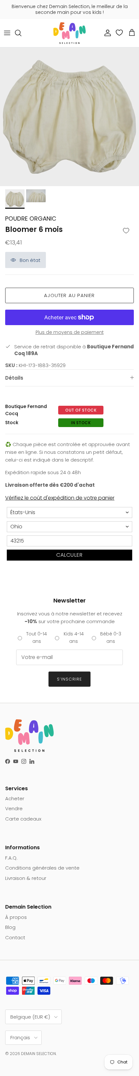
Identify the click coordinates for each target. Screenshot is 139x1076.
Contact (15, 937)
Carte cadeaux (23, 818)
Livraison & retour (25, 878)
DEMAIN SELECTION (38, 1053)
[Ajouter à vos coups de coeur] (126, 231)
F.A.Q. (11, 857)
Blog (10, 927)
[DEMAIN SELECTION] (69, 33)
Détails (14, 377)
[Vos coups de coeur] (120, 32)
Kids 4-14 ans (74, 637)
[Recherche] (21, 33)
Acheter (14, 798)
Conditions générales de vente (42, 867)
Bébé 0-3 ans (110, 637)
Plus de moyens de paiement (70, 332)
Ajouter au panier (69, 295)
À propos (16, 917)
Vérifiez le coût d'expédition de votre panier (59, 498)
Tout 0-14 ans (36, 637)
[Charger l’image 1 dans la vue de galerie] (69, 116)
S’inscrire (69, 679)
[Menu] (7, 33)
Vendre (14, 808)
